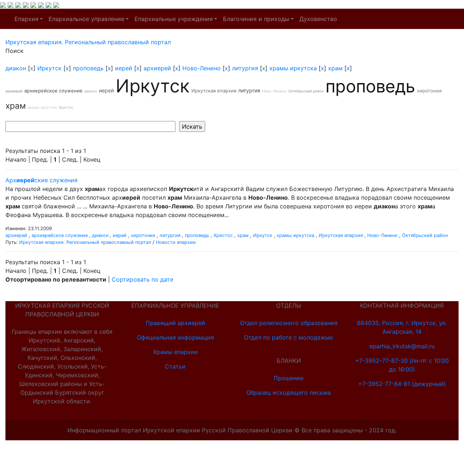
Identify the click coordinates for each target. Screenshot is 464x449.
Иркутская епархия (213, 90)
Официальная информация (175, 337)
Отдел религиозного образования (288, 323)
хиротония (429, 90)
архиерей (157, 68)
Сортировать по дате (142, 279)
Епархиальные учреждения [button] (173, 18)
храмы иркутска (293, 68)
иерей (123, 68)
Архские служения (41, 180)
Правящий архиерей (175, 323)
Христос (66, 107)
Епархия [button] (26, 18)
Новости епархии (176, 242)
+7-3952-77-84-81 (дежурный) (402, 383)
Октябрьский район (306, 91)
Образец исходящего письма (288, 392)
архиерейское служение (53, 90)
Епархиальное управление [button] (86, 18)
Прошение (288, 378)
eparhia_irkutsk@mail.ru (402, 346)
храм (335, 68)
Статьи (175, 366)
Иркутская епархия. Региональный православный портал (85, 242)
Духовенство (318, 18)
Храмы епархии (175, 352)
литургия (245, 68)
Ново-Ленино (201, 68)
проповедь (88, 68)
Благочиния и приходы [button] (256, 18)
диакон (15, 68)
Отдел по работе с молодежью (288, 337)
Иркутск (49, 68)
